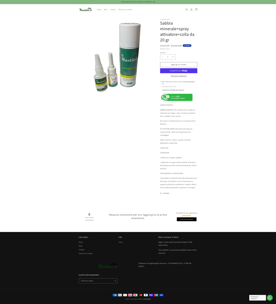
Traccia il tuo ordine (86, 253)
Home (81, 242)
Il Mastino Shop (133, 299)
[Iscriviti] (115, 280)
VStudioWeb (147, 299)
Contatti (82, 250)
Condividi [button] (166, 193)
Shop (80, 246)
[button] (186, 9)
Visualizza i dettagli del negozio (173, 90)
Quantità (163, 52)
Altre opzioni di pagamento (179, 76)
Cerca (120, 242)
